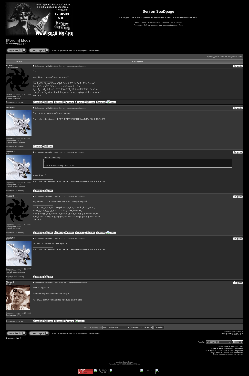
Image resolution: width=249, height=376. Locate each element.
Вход (181, 25)
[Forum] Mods (18, 40)
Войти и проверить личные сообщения (160, 25)
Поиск (143, 22)
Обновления (93, 50)
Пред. (19, 44)
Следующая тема (234, 57)
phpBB (119, 364)
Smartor (130, 362)
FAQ (137, 22)
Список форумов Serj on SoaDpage (68, 50)
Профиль (138, 25)
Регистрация (176, 22)
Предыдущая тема (215, 57)
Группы (165, 22)
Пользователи (154, 22)
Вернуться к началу (15, 102)
